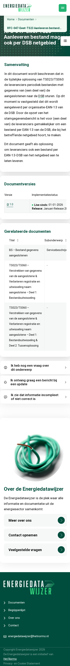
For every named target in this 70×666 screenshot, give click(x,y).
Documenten (16, 602)
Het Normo (10, 658)
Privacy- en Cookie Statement (22, 663)
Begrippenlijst (16, 610)
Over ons (14, 618)
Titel (12, 240)
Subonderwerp (54, 240)
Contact (13, 625)
